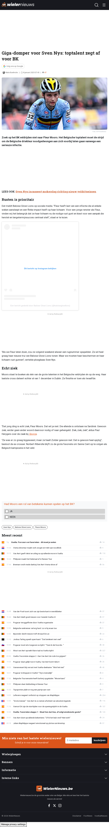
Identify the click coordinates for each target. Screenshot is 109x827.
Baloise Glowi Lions (23, 527)
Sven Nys (7, 527)
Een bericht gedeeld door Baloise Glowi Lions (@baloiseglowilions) (40, 305)
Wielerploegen (11, 754)
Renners (7, 762)
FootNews (88, 816)
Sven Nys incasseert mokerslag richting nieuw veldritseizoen (56, 191)
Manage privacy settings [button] (13, 824)
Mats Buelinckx (12, 72)
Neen (12, 517)
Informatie (9, 770)
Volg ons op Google (14, 66)
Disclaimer (77, 816)
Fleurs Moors (40, 527)
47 (45, 72)
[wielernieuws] (54, 788)
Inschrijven (99, 740)
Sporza (33, 434)
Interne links (10, 778)
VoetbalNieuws (101, 816)
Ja (11, 511)
